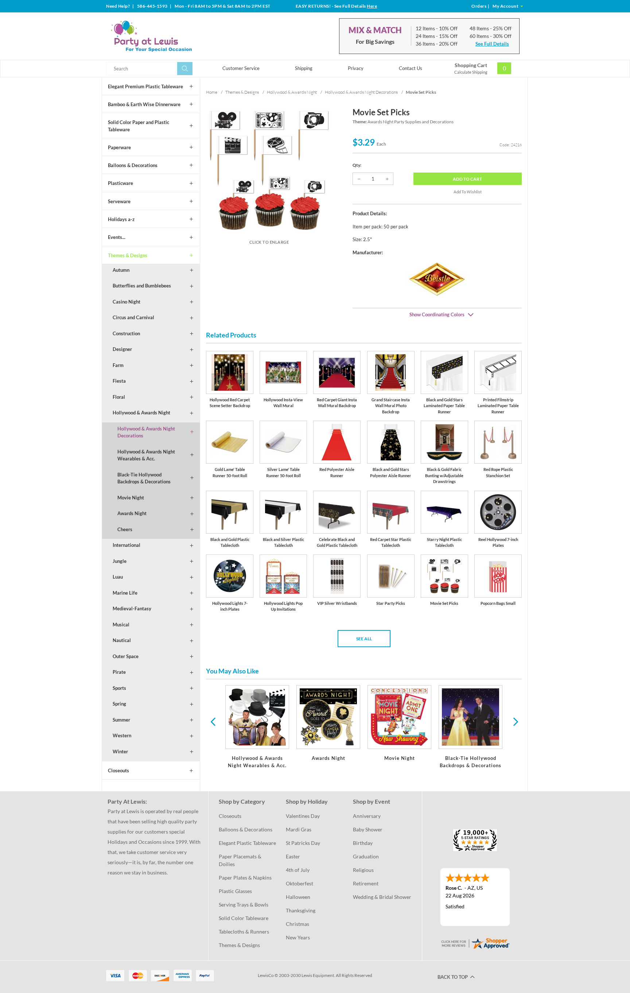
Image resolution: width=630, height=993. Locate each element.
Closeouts (118, 770)
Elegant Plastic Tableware (247, 843)
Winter (120, 751)
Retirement (365, 883)
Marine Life (125, 593)
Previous (213, 721)
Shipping (303, 68)
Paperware (119, 147)
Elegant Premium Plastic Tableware (145, 86)
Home (211, 92)
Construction (126, 333)
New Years (298, 937)
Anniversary (367, 816)
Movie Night (130, 498)
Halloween (298, 897)
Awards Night (132, 513)
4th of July (298, 870)
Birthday (363, 843)
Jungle (120, 561)
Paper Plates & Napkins (245, 877)
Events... (116, 237)
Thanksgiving (300, 910)
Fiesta (119, 381)
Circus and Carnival (133, 317)
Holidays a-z (121, 219)
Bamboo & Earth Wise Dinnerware (144, 104)
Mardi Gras (298, 829)
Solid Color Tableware (243, 918)
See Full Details (492, 44)
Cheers (124, 529)
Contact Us (410, 68)
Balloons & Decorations (133, 165)
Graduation (366, 856)
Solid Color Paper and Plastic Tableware (138, 125)
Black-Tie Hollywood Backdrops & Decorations (144, 478)
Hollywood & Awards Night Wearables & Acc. (146, 455)
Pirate (119, 672)
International (126, 545)
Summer (121, 720)
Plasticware (120, 183)
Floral (119, 397)
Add (467, 179)
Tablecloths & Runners (244, 931)
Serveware (119, 201)
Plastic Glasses (235, 891)
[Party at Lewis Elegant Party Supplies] (168, 36)
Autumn (121, 270)
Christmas (297, 924)
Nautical (122, 640)
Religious (363, 870)
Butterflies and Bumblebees (142, 286)
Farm (118, 365)
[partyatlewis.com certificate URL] (475, 942)
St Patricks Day (303, 843)
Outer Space (126, 656)
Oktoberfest (299, 883)
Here (372, 6)
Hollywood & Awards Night (141, 413)
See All (364, 638)
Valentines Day (303, 816)
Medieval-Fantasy (132, 608)
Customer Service (241, 68)
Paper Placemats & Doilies (240, 860)
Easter (293, 856)
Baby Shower (367, 829)
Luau (118, 577)
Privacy (355, 68)
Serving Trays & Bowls (243, 904)
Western (122, 735)
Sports (119, 688)
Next (515, 721)
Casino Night (126, 302)
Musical (121, 624)
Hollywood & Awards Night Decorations (146, 432)
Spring (119, 704)
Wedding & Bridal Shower (382, 897)
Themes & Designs (127, 255)
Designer (122, 349)
